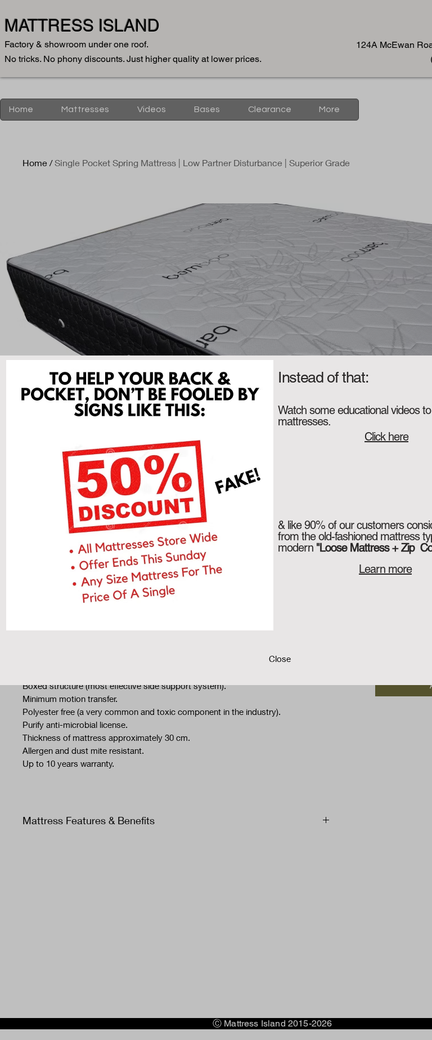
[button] (280, 659)
